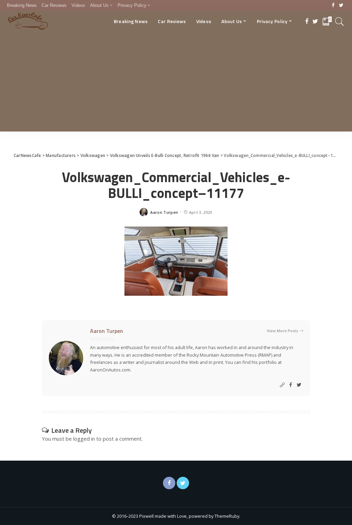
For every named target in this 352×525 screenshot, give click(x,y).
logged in (84, 438)
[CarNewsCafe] (28, 21)
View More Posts (282, 330)
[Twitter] (341, 5)
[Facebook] (333, 5)
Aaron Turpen (164, 212)
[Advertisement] (176, 83)
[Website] (282, 385)
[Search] (339, 21)
